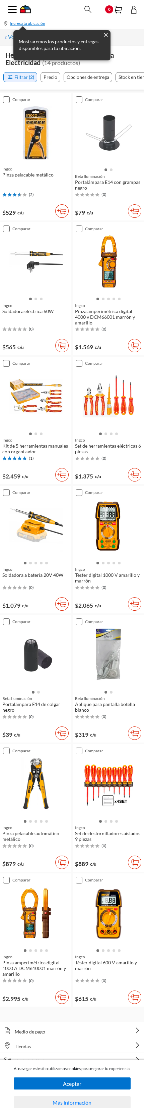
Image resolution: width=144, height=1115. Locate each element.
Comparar (21, 99)
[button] (105, 169)
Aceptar (72, 1083)
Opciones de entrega (88, 77)
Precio (50, 77)
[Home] (25, 11)
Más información (72, 1102)
